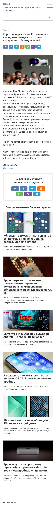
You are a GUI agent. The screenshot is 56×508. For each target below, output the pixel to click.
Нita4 (6, 4)
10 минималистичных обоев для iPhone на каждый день (26, 421)
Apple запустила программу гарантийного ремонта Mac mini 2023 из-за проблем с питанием (25, 467)
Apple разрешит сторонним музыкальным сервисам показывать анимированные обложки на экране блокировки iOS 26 (27, 287)
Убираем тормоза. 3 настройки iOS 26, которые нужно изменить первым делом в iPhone (27, 239)
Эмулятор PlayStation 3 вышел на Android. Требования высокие (26, 335)
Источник (8, 168)
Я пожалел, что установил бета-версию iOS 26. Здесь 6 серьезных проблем (27, 378)
